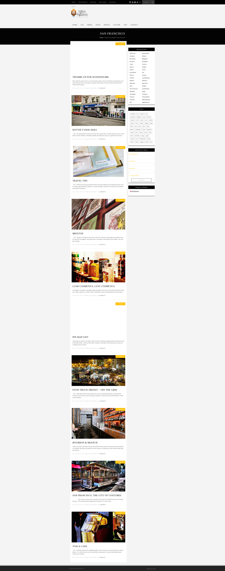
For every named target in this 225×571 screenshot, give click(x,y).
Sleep (98, 25)
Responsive (80, 568)
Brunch (149, 117)
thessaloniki (142, 138)
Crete (131, 64)
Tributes (132, 99)
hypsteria (149, 129)
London (132, 78)
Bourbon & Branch (85, 442)
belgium (139, 117)
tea (137, 138)
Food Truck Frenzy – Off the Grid (95, 390)
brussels (132, 120)
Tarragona (133, 94)
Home (75, 25)
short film (137, 135)
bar (146, 113)
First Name (132, 161)
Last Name (132, 168)
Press (73, 6)
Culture (116, 25)
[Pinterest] (132, 2)
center (141, 120)
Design (107, 25)
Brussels (132, 61)
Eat (82, 25)
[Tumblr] (135, 2)
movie (140, 132)
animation (133, 113)
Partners (93, 2)
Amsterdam (145, 53)
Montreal (132, 83)
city (146, 120)
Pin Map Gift (80, 337)
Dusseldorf (133, 72)
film (139, 126)
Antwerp (132, 56)
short (132, 135)
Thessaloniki (145, 97)
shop (150, 132)
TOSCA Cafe (80, 546)
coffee (132, 123)
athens (142, 113)
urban (132, 142)
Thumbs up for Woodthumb (91, 77)
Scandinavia (145, 89)
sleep (143, 135)
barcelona (133, 117)
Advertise (112, 2)
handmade (138, 129)
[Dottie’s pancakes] (98, 125)
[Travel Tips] (98, 176)
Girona (132, 75)
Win (125, 25)
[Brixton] (98, 229)
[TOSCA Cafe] (98, 542)
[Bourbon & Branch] (98, 438)
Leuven (144, 75)
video (136, 142)
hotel (144, 129)
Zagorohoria (145, 102)
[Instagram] (130, 2)
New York (145, 83)
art (138, 113)
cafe (137, 120)
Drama (132, 69)
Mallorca (144, 80)
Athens (144, 56)
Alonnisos (132, 53)
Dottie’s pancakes (85, 130)
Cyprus (132, 67)
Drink (89, 25)
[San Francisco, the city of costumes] (98, 491)
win (151, 142)
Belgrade (144, 59)
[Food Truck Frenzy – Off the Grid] (98, 385)
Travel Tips (80, 180)
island (132, 132)
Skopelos (132, 91)
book (144, 117)
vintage (141, 142)
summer (132, 138)
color (136, 123)
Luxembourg (146, 78)
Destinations (82, 2)
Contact (134, 25)
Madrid (132, 80)
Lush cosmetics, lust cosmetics (94, 286)
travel (148, 138)
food (143, 126)
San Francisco (134, 89)
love (136, 132)
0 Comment (102, 88)
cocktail (150, 120)
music (145, 132)
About (74, 2)
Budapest (145, 61)
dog (151, 123)
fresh (148, 126)
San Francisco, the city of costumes (97, 495)
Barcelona (133, 59)
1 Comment (102, 191)
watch (146, 142)
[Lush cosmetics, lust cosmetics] (98, 282)
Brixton (78, 233)
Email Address (133, 154)
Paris (131, 86)
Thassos (132, 97)
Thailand (144, 94)
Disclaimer (102, 2)
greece (132, 129)
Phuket (144, 86)
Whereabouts (146, 99)
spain (147, 135)
